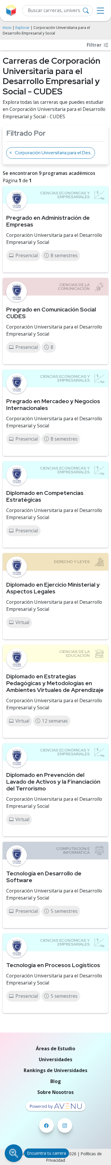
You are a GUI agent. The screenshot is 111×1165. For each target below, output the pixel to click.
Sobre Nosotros (55, 1092)
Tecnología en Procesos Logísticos (53, 965)
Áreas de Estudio (55, 1048)
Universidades (55, 1059)
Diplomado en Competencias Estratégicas (44, 496)
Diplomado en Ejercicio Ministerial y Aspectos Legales (53, 588)
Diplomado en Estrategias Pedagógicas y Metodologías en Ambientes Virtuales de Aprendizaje (55, 683)
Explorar (22, 27)
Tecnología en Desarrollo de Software (43, 876)
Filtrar (95, 45)
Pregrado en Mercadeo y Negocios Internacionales (53, 404)
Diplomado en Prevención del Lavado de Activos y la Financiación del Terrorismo (53, 781)
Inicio (7, 27)
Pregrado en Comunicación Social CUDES (51, 313)
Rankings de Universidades (55, 1070)
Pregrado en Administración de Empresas (48, 221)
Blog (55, 1081)
